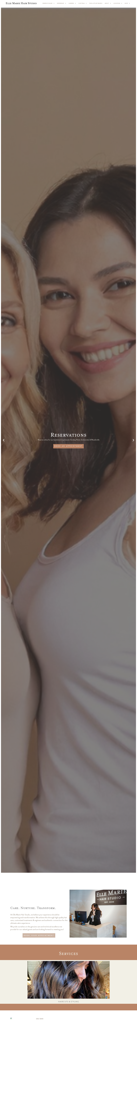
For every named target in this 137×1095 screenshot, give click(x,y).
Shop (126, 3)
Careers (71, 3)
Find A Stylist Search (95, 3)
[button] (3, 440)
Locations (116, 3)
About (107, 3)
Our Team (81, 3)
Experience (60, 3)
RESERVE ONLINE (47, 3)
